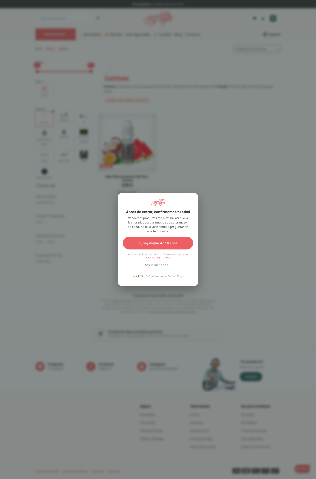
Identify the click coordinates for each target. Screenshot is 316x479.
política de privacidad (158, 257)
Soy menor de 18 (156, 265)
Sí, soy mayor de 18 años (158, 243)
